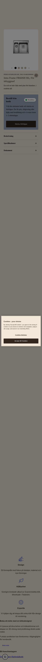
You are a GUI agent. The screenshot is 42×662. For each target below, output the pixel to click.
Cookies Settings (21, 335)
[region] (21, 331)
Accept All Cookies (21, 341)
